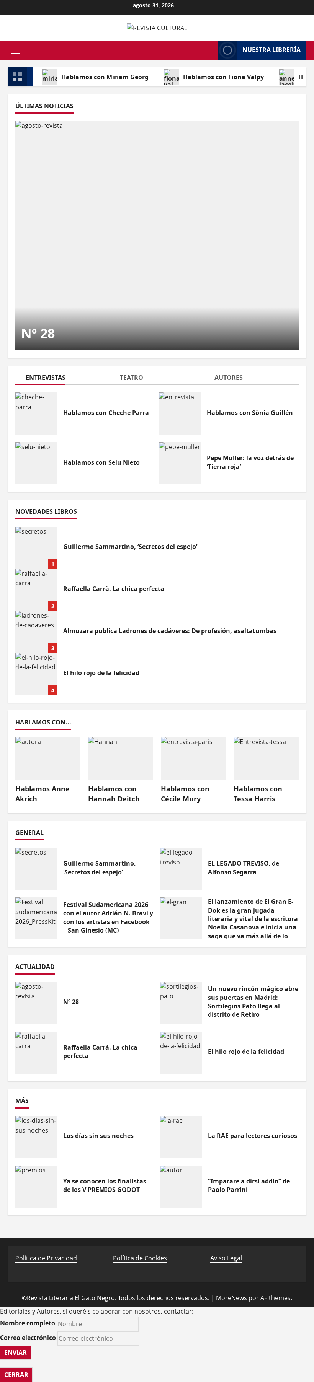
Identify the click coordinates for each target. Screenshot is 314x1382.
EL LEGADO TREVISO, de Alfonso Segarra (181, 869)
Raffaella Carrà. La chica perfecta (36, 590)
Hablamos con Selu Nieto (36, 463)
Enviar (15, 1352)
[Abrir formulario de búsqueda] (208, 50)
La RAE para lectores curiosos (181, 1137)
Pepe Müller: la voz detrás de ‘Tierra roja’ (180, 463)
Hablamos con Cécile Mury (185, 793)
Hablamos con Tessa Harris (258, 793)
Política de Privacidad (46, 1258)
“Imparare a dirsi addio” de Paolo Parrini (181, 1187)
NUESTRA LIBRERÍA (271, 50)
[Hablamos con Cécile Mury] (193, 758)
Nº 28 (38, 333)
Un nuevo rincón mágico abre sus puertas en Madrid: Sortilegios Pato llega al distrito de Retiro (181, 1003)
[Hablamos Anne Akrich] (47, 758)
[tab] (62, 378)
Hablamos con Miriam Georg (105, 77)
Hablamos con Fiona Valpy (223, 77)
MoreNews (231, 1298)
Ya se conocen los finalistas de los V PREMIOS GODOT (36, 1187)
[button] (16, 50)
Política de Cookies (140, 1258)
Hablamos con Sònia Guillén (180, 413)
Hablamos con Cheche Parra (36, 413)
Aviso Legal (226, 1258)
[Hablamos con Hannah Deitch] (120, 758)
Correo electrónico (28, 1337)
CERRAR (16, 1375)
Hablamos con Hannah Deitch (114, 793)
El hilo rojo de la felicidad (36, 674)
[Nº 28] (157, 235)
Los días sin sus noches (36, 1137)
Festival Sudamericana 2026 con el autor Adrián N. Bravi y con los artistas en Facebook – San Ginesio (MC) (36, 918)
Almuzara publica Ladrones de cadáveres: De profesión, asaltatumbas (36, 632)
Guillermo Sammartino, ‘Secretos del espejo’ (36, 548)
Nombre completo (27, 1323)
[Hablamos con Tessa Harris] (266, 758)
